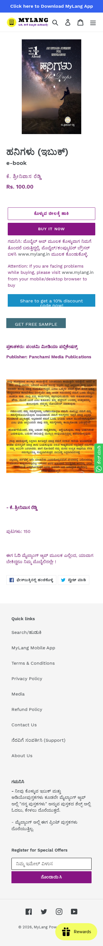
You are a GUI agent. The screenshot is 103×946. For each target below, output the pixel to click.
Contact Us (24, 724)
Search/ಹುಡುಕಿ (26, 632)
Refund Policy (26, 709)
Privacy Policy (26, 678)
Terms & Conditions (33, 663)
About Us (21, 755)
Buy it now (51, 229)
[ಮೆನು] (93, 22)
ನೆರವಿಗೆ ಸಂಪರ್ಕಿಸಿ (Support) (38, 740)
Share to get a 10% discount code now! (51, 302)
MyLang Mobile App (33, 647)
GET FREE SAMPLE (36, 324)
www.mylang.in (34, 254)
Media (18, 694)
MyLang (40, 927)
